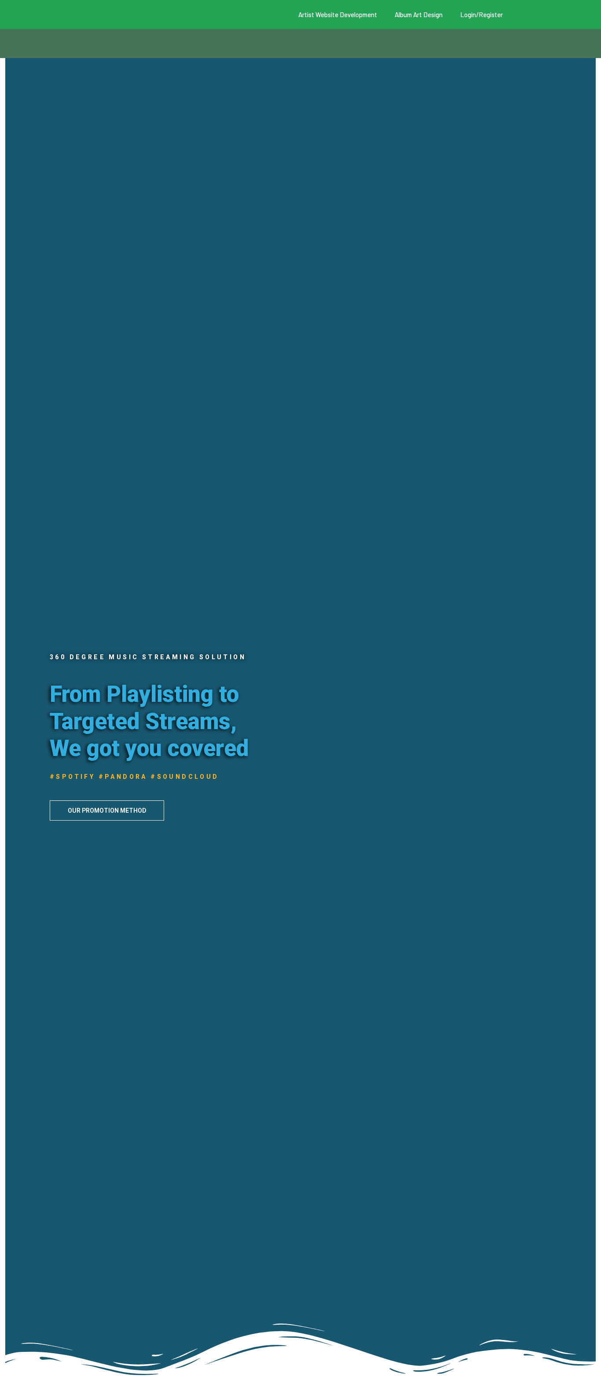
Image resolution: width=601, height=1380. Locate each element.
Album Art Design (419, 14)
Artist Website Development (337, 14)
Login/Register (481, 14)
